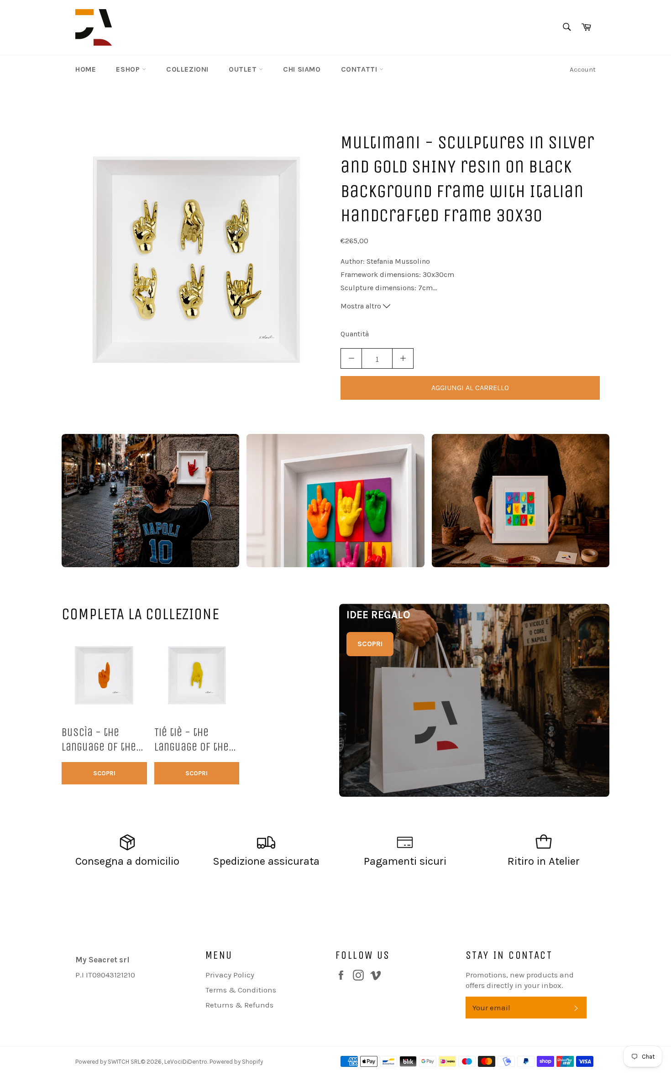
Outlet (244, 69)
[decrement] (351, 358)
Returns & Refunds (239, 1004)
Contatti (360, 69)
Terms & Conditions (240, 989)
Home (85, 69)
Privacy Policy (229, 974)
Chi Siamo (301, 69)
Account (583, 69)
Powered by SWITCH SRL (108, 1061)
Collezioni (187, 69)
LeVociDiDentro (185, 1061)
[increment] (403, 358)
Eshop (129, 69)
